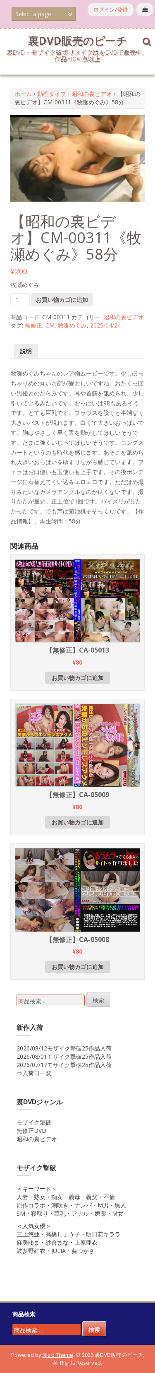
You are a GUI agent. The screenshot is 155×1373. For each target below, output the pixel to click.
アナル (80, 1213)
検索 (98, 1000)
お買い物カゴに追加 (62, 300)
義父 (92, 1197)
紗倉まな (57, 1242)
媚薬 (100, 1213)
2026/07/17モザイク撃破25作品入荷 (64, 1065)
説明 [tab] (26, 351)
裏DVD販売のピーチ (77, 40)
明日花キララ (103, 1234)
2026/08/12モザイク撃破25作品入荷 (64, 1048)
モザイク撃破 (34, 1122)
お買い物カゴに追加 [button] (78, 678)
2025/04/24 (105, 325)
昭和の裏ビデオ (92, 94)
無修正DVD (31, 1131)
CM (50, 325)
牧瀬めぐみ (72, 325)
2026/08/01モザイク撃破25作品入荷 (64, 1056)
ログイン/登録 (110, 9)
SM (21, 1213)
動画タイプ (51, 94)
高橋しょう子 (62, 1234)
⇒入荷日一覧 (34, 1073)
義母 (74, 1197)
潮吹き (60, 1205)
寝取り (39, 1213)
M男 (103, 1205)
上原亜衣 (86, 1242)
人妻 (22, 1197)
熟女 (39, 1197)
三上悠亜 (28, 1234)
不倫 (109, 1197)
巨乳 (60, 1213)
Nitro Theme (58, 1355)
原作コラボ (31, 1205)
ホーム (23, 94)
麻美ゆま (28, 1242)
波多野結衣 (31, 1251)
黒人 (120, 1205)
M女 (117, 1213)
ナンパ (83, 1205)
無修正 (33, 325)
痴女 (57, 1197)
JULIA (58, 1251)
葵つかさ (83, 1251)
